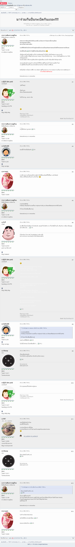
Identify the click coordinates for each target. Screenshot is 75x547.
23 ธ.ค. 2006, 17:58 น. (25, 418)
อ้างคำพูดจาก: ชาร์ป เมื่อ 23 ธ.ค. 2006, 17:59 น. (33, 487)
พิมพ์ (73, 30)
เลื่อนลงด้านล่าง (4, 30)
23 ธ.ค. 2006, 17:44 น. (25, 222)
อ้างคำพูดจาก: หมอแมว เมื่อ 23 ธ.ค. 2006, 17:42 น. (34, 328)
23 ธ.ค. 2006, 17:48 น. (25, 259)
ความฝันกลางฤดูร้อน (10, 35)
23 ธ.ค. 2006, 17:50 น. (25, 324)
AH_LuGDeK (27, 436)
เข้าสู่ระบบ (19, 5)
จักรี (4, 222)
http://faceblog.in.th (68, 118)
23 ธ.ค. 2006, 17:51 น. (25, 350)
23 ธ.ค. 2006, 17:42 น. (25, 171)
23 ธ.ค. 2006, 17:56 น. (25, 382)
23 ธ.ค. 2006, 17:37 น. (25, 35)
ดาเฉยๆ (5, 171)
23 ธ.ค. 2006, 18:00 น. (25, 482)
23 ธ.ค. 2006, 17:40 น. (25, 146)
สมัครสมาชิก (28, 5)
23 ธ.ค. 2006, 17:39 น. (25, 124)
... (23, 30)
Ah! (4, 419)
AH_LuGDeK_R (34, 436)
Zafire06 (6, 146)
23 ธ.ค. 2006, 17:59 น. (25, 451)
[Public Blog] (2, 110)
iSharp (5, 351)
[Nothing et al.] (2, 164)
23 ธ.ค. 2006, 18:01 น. (25, 511)
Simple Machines (43, 544)
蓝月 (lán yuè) (8, 82)
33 (24, 30)
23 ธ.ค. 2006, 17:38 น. (25, 81)
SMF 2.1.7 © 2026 (33, 544)
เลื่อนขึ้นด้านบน (4, 538)
